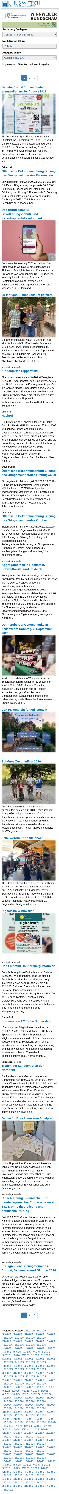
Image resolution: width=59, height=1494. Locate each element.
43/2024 (19, 1401)
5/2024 (6, 1429)
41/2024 (41, 1401)
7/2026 (37, 1352)
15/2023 (7, 1461)
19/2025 (51, 1380)
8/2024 (28, 1426)
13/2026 (29, 1348)
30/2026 (40, 1334)
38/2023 (51, 1440)
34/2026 (41, 1330)
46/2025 (51, 1359)
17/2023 (30, 1457)
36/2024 (51, 1404)
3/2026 (26, 1355)
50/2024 (47, 1394)
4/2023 (16, 1468)
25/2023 (41, 1450)
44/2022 (30, 1475)
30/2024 (18, 1412)
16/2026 (41, 1344)
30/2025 (29, 1373)
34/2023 (41, 1443)
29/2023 (51, 1447)
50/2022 (18, 1472)
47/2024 (29, 1397)
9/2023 (17, 1465)
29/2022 (51, 1486)
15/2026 (7, 1348)
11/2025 (40, 1387)
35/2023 (30, 1443)
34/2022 (41, 1482)
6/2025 (35, 1390)
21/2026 (40, 1341)
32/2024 (41, 1408)
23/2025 (7, 1380)
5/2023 (6, 1468)
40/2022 (29, 1479)
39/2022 (40, 1479)
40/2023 (29, 1440)
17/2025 (19, 1383)
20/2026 (51, 1341)
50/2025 (7, 1359)
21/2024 (18, 1419)
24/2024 (30, 1415)
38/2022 (51, 1479)
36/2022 (19, 1482)
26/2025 (19, 1376)
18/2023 (19, 1457)
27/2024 (51, 1412)
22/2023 (29, 1454)
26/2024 (8, 1415)
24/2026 (7, 1341)
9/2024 (19, 1426)
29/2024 (29, 1412)
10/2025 (51, 1387)
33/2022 (7, 1486)
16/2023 (41, 1457)
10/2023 (7, 1465)
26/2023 (30, 1450)
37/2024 (40, 1404)
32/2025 (7, 1373)
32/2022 (18, 1486)
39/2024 (18, 1404)
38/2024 (29, 1404)
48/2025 (29, 1359)
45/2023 (19, 1436)
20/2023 (51, 1454)
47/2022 (51, 1472)
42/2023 (7, 1440)
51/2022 (7, 1472)
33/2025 (41, 1369)
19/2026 (8, 1344)
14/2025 (7, 1387)
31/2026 (29, 1334)
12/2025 (29, 1387)
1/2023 (45, 1468)
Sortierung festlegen (14, 29)
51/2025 (46, 1355)
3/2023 (26, 1468)
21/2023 (40, 1454)
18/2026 (19, 1344)
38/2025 (40, 1366)
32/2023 (18, 1447)
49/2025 (18, 1359)
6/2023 (46, 1465)
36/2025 (8, 1369)
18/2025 (8, 1383)
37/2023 (8, 1443)
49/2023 (29, 1433)
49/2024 (7, 1397)
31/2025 (18, 1373)
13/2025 (18, 1387)
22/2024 (7, 1419)
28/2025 (51, 1373)
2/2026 (35, 1355)
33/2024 (30, 1408)
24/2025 (41, 1376)
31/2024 (7, 1412)
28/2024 (40, 1412)
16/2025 (30, 1383)
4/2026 (16, 1355)
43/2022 (41, 1475)
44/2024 (8, 1401)
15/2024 (8, 1422)
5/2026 (6, 1355)
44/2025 (19, 1362)
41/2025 (7, 1366)
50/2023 (18, 1433)
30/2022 (40, 1486)
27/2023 (19, 1450)
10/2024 (8, 1426)
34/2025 (30, 1369)
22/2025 (18, 1380)
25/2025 (30, 1376)
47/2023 (51, 1433)
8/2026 (27, 1352)
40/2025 (18, 1366)
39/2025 (29, 1366)
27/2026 (19, 1337)
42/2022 (7, 1479)
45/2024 (51, 1397)
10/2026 (7, 1352)
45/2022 (19, 1475)
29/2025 (40, 1373)
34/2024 (19, 1408)
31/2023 (29, 1447)
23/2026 (18, 1341)
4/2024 (16, 1429)
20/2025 (40, 1380)
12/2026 (40, 1348)
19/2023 (8, 1457)
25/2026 (41, 1337)
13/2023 (29, 1461)
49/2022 (29, 1472)
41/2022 (18, 1479)
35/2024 (8, 1408)
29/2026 (51, 1334)
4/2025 (6, 1394)
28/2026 (8, 1337)
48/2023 (40, 1433)
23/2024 (41, 1415)
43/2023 (41, 1436)
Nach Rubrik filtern (13, 41)
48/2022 (40, 1472)
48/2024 (18, 1397)
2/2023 (35, 1468)
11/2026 (51, 1348)
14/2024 (19, 1422)
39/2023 (40, 1440)
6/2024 (47, 1426)
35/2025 (19, 1369)
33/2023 (7, 1447)
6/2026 (46, 1352)
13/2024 (30, 1422)
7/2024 (38, 1426)
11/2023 (51, 1461)
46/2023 (8, 1436)
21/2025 (29, 1380)
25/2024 (19, 1415)
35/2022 (30, 1482)
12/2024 (41, 1422)
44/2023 (30, 1436)
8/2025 (16, 1390)
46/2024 (40, 1397)
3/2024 (26, 1429)
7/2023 (37, 1465)
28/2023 (8, 1450)
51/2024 (36, 1394)
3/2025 (16, 1394)
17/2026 (30, 1344)
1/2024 (45, 1429)
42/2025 (41, 1362)
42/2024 (30, 1401)
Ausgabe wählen (12, 52)
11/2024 (52, 1422)
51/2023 (7, 1433)
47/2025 (40, 1359)
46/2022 (8, 1475)
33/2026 (7, 1334)
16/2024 (51, 1419)
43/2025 (30, 1362)
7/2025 (26, 1390)
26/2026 (30, 1337)
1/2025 (26, 1394)
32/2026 (18, 1334)
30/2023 (40, 1447)
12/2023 (40, 1461)
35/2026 (30, 1330)
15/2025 (41, 1383)
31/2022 (29, 1486)
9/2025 (6, 1390)
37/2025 (51, 1366)
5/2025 (45, 1390)
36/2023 (19, 1443)
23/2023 (18, 1454)
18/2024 (29, 1419)
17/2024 (40, 1419)
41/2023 (18, 1440)
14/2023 (18, 1461)
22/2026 (29, 1341)
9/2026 (17, 1352)
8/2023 (27, 1465)
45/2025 (8, 1362)
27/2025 (8, 1376)
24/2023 (7, 1454)
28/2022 (8, 1489)
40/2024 (7, 1404)
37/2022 (8, 1482)
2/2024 (35, 1429)
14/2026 (18, 1348)
